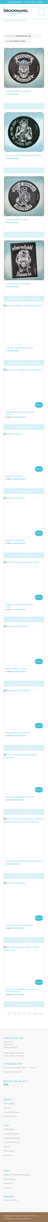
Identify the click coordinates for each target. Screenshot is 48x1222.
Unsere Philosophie (11, 1112)
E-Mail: (14, 1053)
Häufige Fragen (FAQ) (12, 1138)
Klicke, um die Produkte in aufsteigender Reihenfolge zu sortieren (39, 36)
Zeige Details (34, 106)
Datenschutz (8, 1183)
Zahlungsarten (9, 1151)
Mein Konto (8, 1155)
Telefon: (13, 1056)
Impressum (8, 1188)
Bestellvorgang (9, 1179)
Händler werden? (10, 1116)
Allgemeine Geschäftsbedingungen (17, 1175)
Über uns (7, 1108)
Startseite (16, 21)
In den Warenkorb (15, 106)
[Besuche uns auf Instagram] (7, 1085)
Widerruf (7, 1147)
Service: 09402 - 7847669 (33, 2)
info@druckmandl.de (14, 2)
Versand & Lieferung (11, 1142)
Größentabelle (9, 1129)
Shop (23, 21)
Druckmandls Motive (11, 1134)
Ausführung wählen (24, 427)
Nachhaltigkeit (9, 1103)
